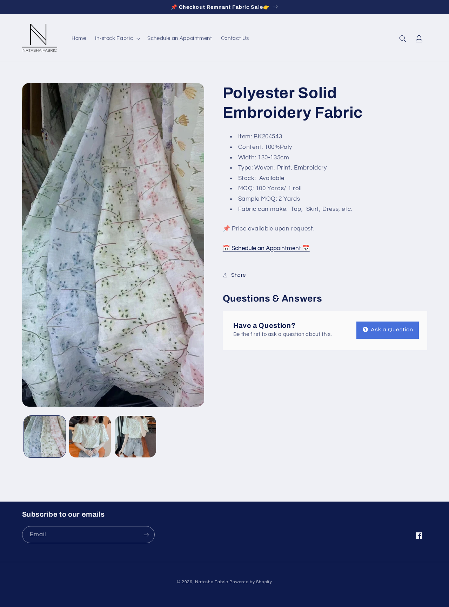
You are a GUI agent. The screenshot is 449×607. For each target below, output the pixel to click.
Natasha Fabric (211, 582)
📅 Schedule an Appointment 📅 (266, 248)
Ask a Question (391, 329)
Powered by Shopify (250, 582)
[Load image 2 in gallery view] (90, 436)
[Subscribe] (146, 534)
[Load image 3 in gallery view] (135, 436)
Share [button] (238, 275)
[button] (117, 38)
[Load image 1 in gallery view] (45, 436)
